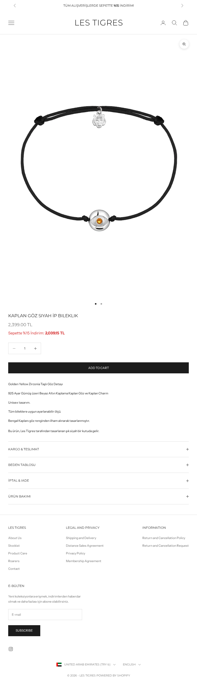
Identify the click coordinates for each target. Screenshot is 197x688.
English (129, 664)
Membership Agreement (83, 561)
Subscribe (24, 630)
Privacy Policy (75, 553)
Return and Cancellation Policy (163, 538)
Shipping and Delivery (81, 538)
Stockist (14, 545)
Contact (14, 569)
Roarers (13, 561)
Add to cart (98, 368)
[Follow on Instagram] (10, 649)
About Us (15, 538)
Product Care (17, 553)
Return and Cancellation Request (165, 545)
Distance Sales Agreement (85, 545)
